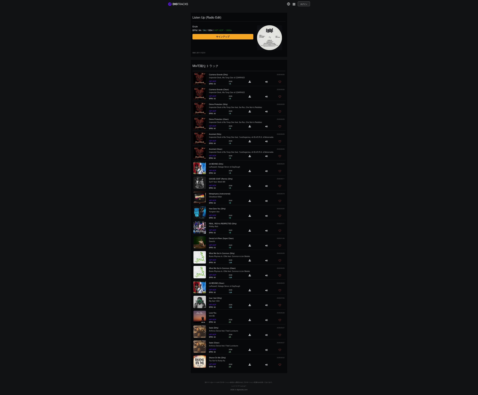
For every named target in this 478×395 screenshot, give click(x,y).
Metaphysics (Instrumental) (219, 193)
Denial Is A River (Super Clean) (221, 238)
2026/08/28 (281, 74)
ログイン (303, 4)
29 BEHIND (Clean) (216, 283)
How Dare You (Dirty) (217, 208)
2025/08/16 (281, 194)
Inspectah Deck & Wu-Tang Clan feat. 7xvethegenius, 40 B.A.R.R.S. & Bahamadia (241, 137)
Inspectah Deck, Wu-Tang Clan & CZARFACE (227, 77)
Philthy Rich (213, 226)
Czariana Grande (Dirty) (218, 74)
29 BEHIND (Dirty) (216, 164)
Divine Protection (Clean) (219, 119)
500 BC (212, 316)
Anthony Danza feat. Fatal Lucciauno (223, 330)
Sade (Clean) (214, 342)
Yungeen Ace (214, 211)
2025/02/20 (281, 208)
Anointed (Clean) (215, 149)
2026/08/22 (281, 357)
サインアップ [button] (223, 36)
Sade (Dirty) (213, 327)
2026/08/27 (281, 328)
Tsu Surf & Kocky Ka (217, 360)
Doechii (212, 241)
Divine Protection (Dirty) (218, 104)
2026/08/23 (281, 164)
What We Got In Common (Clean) (222, 268)
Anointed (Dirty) (215, 134)
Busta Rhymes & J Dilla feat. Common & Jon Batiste (229, 256)
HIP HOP (212, 81)
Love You (212, 313)
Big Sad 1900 (214, 301)
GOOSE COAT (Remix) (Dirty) (221, 178)
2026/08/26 (281, 253)
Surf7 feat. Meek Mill (217, 181)
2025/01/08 (281, 238)
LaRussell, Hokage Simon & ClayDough (224, 167)
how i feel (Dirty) (215, 298)
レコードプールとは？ (239, 386)
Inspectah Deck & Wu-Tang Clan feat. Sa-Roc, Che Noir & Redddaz (235, 107)
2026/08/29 (281, 313)
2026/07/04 (281, 298)
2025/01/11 (281, 223)
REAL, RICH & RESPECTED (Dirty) (223, 223)
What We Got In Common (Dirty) (222, 253)
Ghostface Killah (215, 196)
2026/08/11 (281, 179)
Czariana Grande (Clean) (219, 89)
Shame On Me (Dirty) (217, 357)
